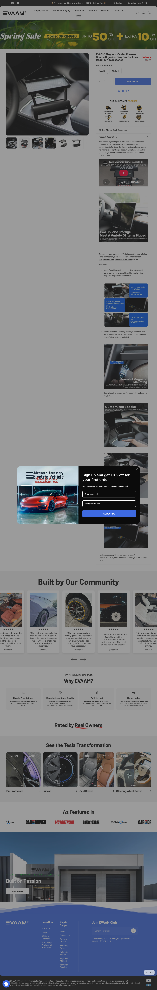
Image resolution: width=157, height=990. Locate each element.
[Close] (137, 469)
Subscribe (109, 513)
